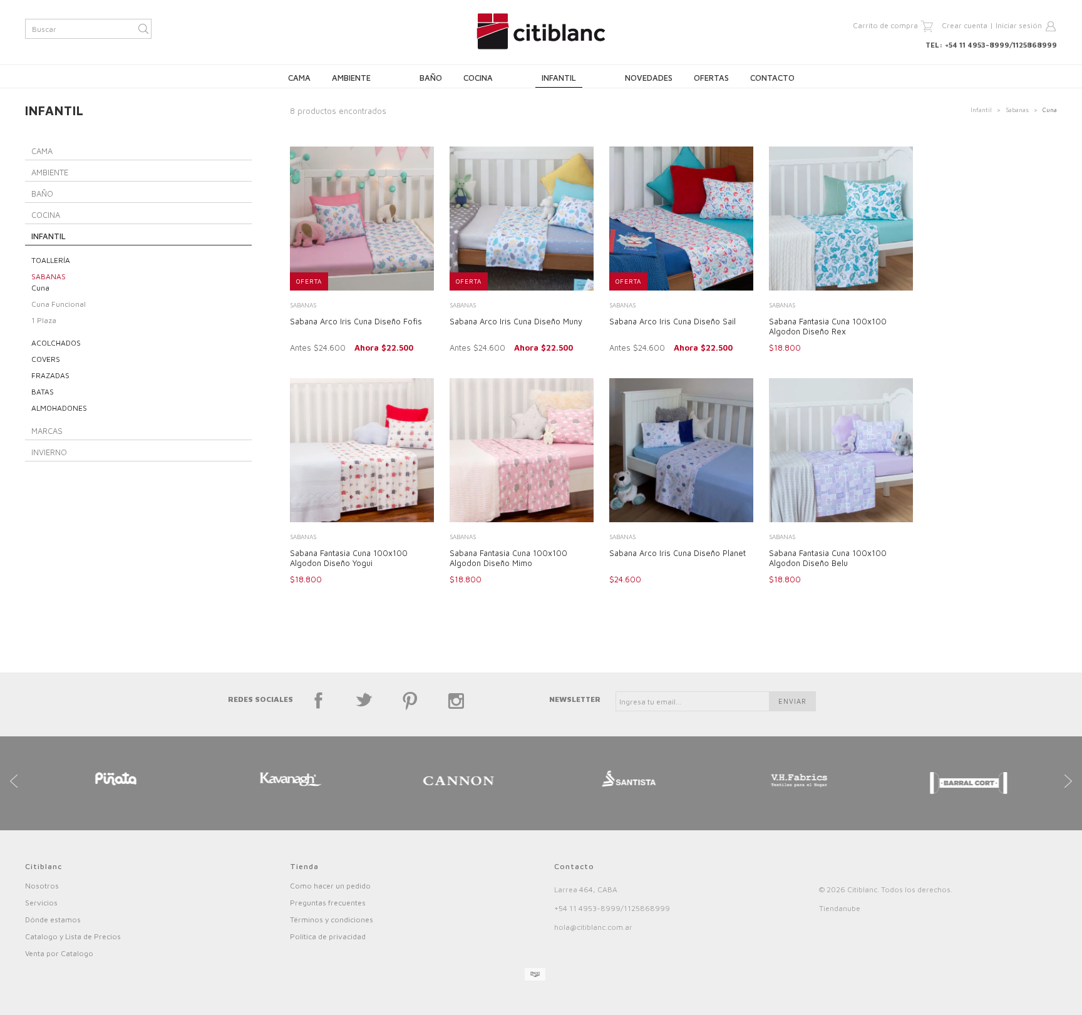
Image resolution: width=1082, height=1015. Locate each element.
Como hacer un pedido (330, 885)
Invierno (49, 452)
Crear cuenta (964, 25)
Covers (45, 359)
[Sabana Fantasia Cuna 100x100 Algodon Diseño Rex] (841, 220)
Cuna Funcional (58, 304)
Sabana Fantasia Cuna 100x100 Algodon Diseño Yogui (349, 558)
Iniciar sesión (1019, 25)
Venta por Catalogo (59, 953)
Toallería (50, 260)
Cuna (40, 287)
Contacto (772, 78)
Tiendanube (839, 908)
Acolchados (56, 343)
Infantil (559, 78)
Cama (299, 78)
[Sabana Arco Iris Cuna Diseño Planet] (681, 451)
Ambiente (351, 78)
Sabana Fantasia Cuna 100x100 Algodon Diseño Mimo (508, 558)
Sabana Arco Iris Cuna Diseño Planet (677, 553)
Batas (42, 391)
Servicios (41, 902)
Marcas (47, 431)
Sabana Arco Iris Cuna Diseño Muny (516, 321)
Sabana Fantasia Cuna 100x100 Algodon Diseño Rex (828, 326)
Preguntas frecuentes (328, 902)
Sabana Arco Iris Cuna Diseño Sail (672, 321)
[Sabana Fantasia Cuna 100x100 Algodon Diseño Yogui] (362, 451)
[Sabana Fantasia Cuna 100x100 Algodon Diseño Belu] (841, 451)
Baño (431, 78)
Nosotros (42, 885)
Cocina (478, 78)
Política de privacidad (328, 936)
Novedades (648, 78)
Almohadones (59, 408)
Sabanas (1017, 109)
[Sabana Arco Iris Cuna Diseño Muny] (522, 220)
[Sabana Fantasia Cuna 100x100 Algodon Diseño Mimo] (522, 451)
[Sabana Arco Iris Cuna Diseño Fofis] (362, 220)
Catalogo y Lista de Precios (73, 936)
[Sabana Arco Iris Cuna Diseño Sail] (681, 220)
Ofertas (711, 78)
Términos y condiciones (331, 919)
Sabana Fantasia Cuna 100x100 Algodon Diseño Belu (828, 558)
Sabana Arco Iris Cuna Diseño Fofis (356, 321)
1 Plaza (43, 320)
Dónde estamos (53, 919)
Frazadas (50, 375)
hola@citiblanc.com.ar (593, 927)
